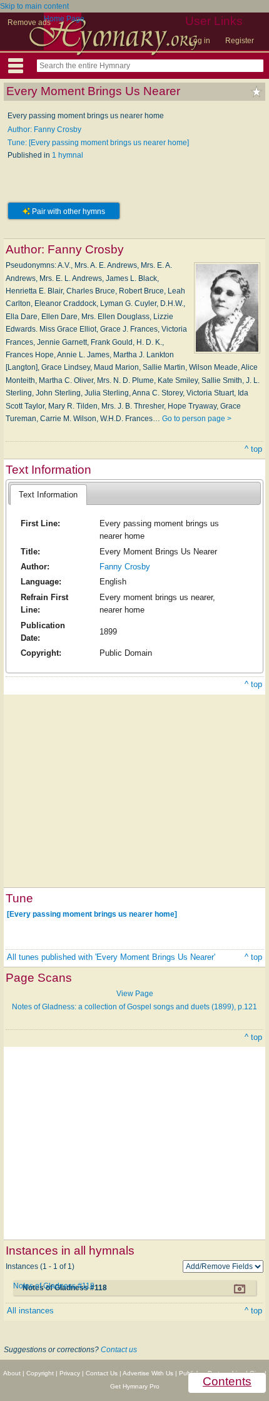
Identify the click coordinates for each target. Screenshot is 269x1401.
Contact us (119, 1349)
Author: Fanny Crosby (44, 129)
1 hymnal (67, 155)
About (12, 1373)
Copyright (40, 1373)
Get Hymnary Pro (135, 1386)
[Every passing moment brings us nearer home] (92, 914)
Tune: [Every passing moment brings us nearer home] (98, 142)
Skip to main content (34, 6)
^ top (253, 449)
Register (239, 40)
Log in (199, 40)
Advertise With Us (148, 1373)
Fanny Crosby (124, 566)
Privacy (69, 1373)
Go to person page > (196, 418)
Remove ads (29, 22)
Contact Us (102, 1373)
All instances (30, 1310)
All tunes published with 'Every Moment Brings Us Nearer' (111, 957)
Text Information (48, 494)
